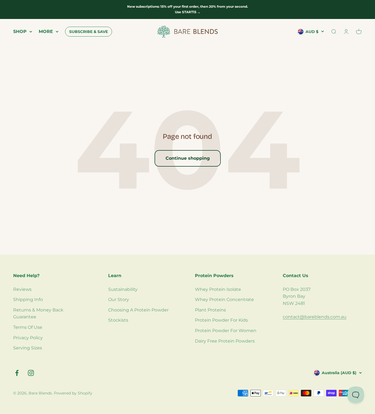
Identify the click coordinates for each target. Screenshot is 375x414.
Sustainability (123, 289)
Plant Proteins (210, 310)
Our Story (118, 299)
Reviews (22, 289)
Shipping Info (28, 299)
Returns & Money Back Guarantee (38, 313)
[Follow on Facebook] (17, 373)
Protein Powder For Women (225, 330)
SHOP (20, 31)
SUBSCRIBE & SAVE (88, 31)
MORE (46, 31)
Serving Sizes (27, 347)
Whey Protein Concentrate (224, 299)
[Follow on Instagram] (31, 373)
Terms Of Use (27, 327)
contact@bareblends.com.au (314, 316)
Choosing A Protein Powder (138, 310)
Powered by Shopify (73, 393)
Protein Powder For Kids (221, 320)
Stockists (118, 320)
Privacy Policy (28, 337)
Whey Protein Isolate (218, 289)
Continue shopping (188, 158)
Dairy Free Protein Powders (225, 341)
